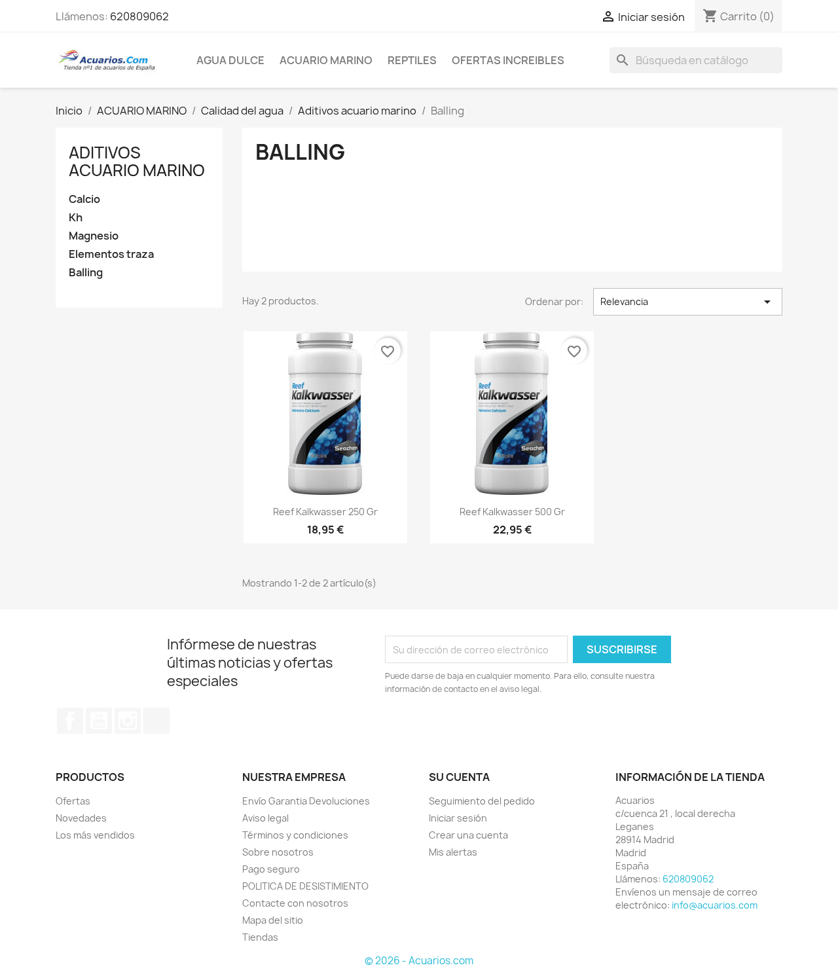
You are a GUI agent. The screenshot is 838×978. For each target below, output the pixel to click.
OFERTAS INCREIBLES (508, 60)
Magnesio (93, 236)
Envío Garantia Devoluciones (306, 801)
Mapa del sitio (272, 920)
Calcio (84, 199)
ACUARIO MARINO (326, 60)
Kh (75, 218)
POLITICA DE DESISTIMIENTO (305, 886)
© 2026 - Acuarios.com (419, 961)
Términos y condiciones (295, 835)
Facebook (70, 721)
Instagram (128, 721)
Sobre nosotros (278, 852)
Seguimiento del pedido (482, 801)
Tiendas (260, 937)
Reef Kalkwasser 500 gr (512, 511)
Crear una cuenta (468, 835)
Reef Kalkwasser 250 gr (325, 511)
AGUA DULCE (230, 60)
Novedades (81, 818)
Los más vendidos (95, 835)
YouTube (99, 721)
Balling (86, 273)
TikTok (156, 721)
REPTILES (412, 60)
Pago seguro (271, 869)
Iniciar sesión (458, 818)
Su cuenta (459, 777)
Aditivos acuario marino (137, 161)
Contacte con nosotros (295, 903)
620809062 (139, 16)
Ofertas (73, 801)
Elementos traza (111, 254)
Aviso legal (265, 818)
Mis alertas (453, 852)
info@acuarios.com (714, 905)
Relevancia (687, 302)
